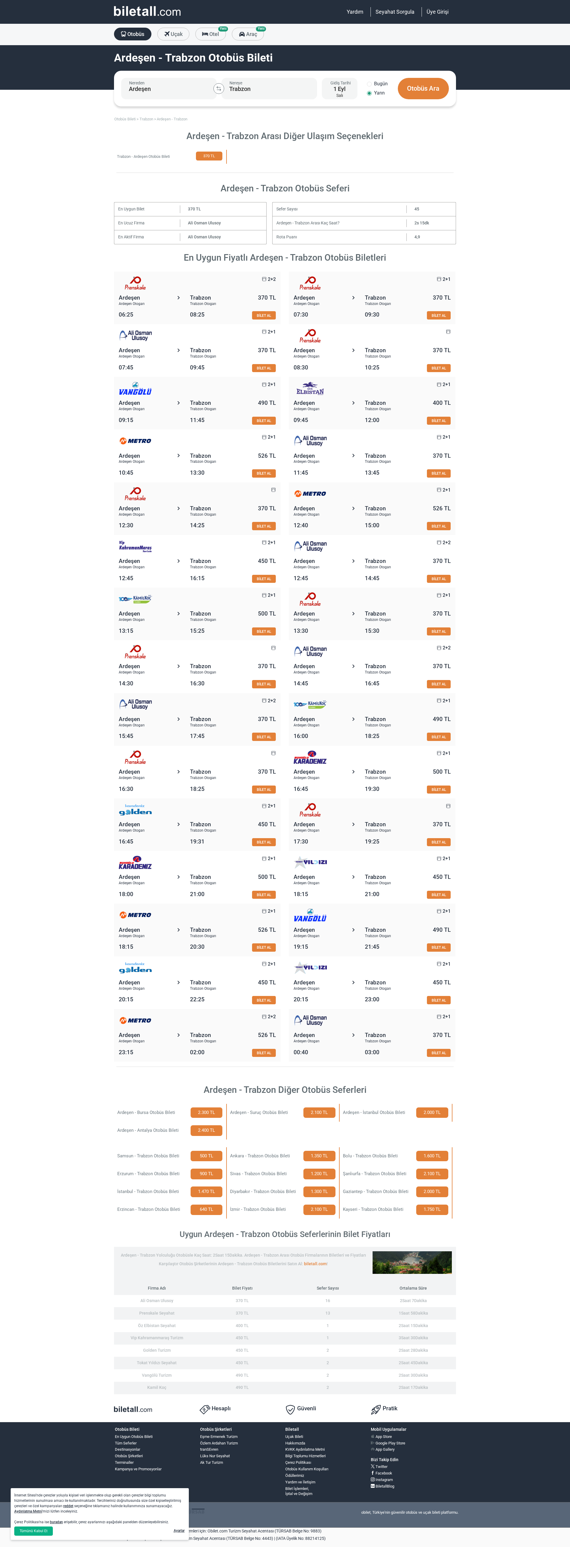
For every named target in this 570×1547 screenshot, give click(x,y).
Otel (217, 32)
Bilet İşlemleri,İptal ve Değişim (298, 1491)
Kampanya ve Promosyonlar (138, 1469)
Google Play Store (390, 1443)
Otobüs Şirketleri (129, 1456)
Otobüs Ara (423, 88)
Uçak (176, 34)
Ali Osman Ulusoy (204, 223)
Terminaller (124, 1462)
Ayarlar (179, 1531)
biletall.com (315, 1263)
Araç (254, 32)
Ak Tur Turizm (211, 1462)
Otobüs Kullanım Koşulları (306, 1469)
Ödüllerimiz (294, 1475)
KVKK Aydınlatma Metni (305, 1449)
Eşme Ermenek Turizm (219, 1436)
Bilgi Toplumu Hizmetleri (305, 1456)
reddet (68, 1506)
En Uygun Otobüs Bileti (134, 1436)
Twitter (381, 1466)
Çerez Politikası (298, 1462)
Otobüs (135, 34)
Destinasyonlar (127, 1449)
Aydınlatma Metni (28, 1511)
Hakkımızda (295, 1443)
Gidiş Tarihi (340, 83)
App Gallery (385, 1449)
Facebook (383, 1473)
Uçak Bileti (294, 1436)
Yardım (355, 12)
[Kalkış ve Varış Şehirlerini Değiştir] (218, 88)
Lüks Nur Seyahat (215, 1456)
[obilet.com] (147, 16)
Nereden (137, 83)
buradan (56, 1522)
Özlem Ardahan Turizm (219, 1443)
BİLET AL (264, 315)
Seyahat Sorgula (395, 12)
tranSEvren (209, 1449)
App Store (383, 1436)
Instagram (384, 1479)
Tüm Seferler (126, 1443)
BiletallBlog (384, 1486)
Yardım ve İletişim (300, 1482)
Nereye (235, 83)
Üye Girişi (438, 12)
